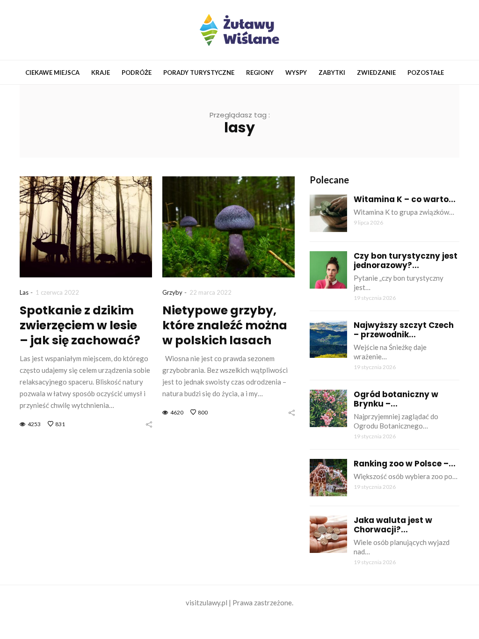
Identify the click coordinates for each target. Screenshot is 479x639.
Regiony (260, 72)
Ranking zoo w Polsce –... (405, 463)
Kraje (100, 72)
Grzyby (172, 292)
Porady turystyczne (198, 72)
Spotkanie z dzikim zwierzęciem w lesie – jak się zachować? (80, 325)
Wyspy (296, 72)
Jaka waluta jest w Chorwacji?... (393, 525)
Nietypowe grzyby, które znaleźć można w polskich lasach (224, 325)
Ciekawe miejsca (52, 72)
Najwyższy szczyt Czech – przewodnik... (404, 330)
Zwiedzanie (376, 72)
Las (24, 292)
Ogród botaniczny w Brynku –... (396, 399)
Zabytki (332, 72)
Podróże (137, 72)
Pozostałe (425, 72)
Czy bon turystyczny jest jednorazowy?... (405, 260)
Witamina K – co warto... (405, 199)
